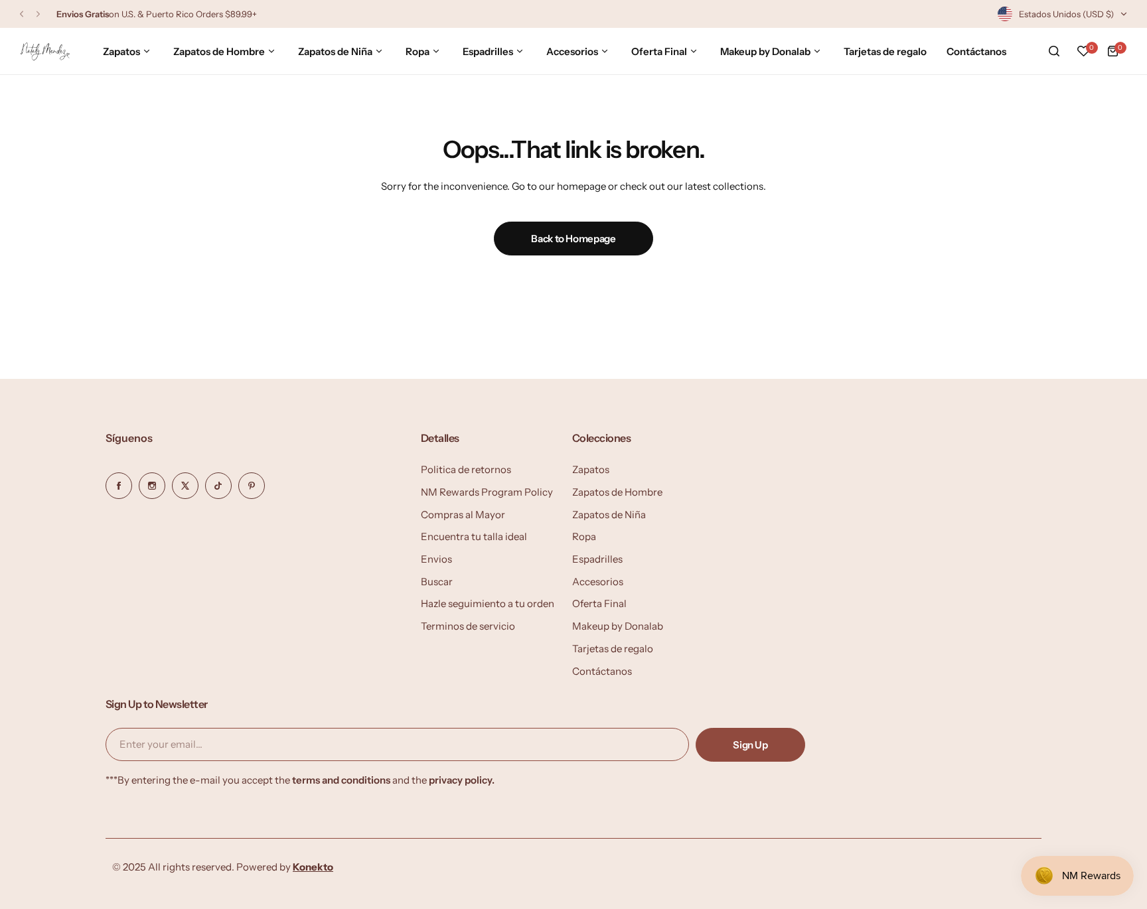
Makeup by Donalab (617, 626)
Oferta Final (599, 603)
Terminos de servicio (468, 626)
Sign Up (750, 744)
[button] (21, 14)
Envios (436, 559)
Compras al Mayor (463, 514)
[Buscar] (1054, 51)
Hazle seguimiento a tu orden (487, 603)
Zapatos (590, 469)
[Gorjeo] (185, 485)
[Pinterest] (251, 485)
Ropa (584, 536)
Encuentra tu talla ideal (474, 536)
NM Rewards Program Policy (487, 492)
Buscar (437, 581)
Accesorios (597, 581)
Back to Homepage (573, 238)
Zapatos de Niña (609, 514)
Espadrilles (597, 559)
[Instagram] (152, 485)
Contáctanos (602, 671)
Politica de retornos (466, 469)
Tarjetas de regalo (612, 648)
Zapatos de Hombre (617, 492)
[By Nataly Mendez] (45, 51)
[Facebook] (119, 485)
